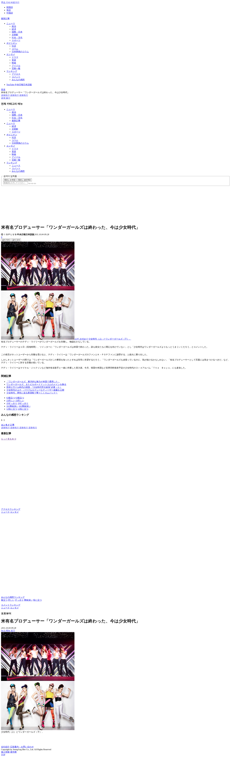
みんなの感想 (18, 80)
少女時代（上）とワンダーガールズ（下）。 (109, 339)
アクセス (16, 74)
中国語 (9, 13)
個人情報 (5, 752)
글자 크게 (16, 240)
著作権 (13, 752)
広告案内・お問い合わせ (22, 747)
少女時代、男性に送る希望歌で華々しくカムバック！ (32, 393)
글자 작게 (6, 240)
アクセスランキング (10, 509)
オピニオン (11, 43)
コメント (16, 77)
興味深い (28, 600)
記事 (7, 425)
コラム (15, 49)
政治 (14, 26)
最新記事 (5, 18)
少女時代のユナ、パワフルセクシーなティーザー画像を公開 (35, 390)
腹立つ (4, 600)
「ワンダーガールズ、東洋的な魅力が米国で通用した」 (33, 381)
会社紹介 (5, 747)
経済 (14, 29)
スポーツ (16, 40)
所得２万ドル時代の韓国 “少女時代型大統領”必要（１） (34, 387)
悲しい (11, 600)
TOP (3, 755)
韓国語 (9, 7)
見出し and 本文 (24, 180)
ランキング (11, 71)
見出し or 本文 (10, 180)
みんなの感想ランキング (13, 597)
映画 (14, 63)
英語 (8, 10)
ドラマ (15, 57)
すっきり (19, 600)
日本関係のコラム (20, 51)
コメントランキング (10, 605)
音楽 (14, 60)
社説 (14, 46)
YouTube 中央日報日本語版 (19, 84)
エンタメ (10, 54)
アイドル (16, 65)
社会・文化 (17, 37)
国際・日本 (17, 32)
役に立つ (37, 600)
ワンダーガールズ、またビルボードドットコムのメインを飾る (36, 384)
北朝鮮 (15, 35)
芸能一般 (16, 68)
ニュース (10, 23)
